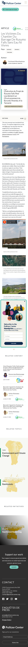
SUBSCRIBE (13, 343)
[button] (13, 326)
